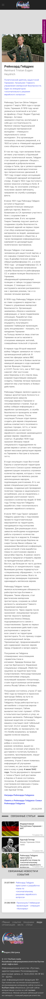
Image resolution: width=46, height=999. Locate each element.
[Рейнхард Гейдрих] (23, 48)
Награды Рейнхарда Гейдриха (19, 795)
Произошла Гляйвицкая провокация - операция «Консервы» (28, 906)
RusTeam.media (14, 959)
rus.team (31, 990)
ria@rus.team (12, 964)
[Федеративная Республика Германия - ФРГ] (23, 828)
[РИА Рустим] (13, 938)
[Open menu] (3, 5)
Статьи (29, 925)
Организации (8, 925)
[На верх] (3, 921)
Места (20, 925)
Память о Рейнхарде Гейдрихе (19, 800)
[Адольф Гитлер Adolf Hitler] (23, 844)
